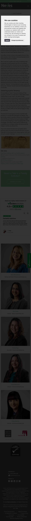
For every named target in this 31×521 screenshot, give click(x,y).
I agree (7, 40)
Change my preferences (17, 40)
